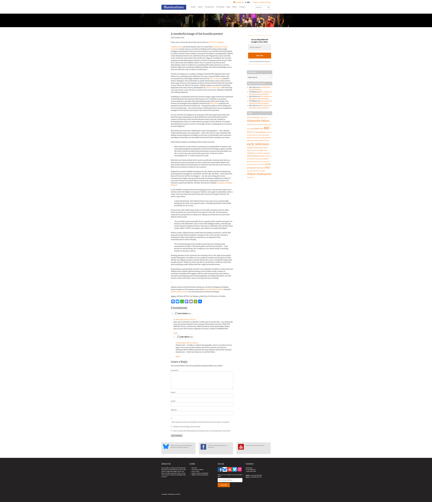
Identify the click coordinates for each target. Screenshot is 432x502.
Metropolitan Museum (258, 161)
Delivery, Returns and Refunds (200, 473)
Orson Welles (260, 164)
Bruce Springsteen (258, 132)
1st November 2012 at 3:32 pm (184, 320)
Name (173, 392)
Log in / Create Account (262, 2)
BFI (248, 132)
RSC (267, 167)
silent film (250, 171)
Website (174, 410)
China (259, 135)
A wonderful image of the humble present (197, 33)
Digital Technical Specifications (200, 475)
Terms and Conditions (198, 469)
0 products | (242, 2)
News (234, 7)
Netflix (249, 164)
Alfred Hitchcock (252, 124)
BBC (267, 128)
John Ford (256, 153)
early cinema (250, 140)
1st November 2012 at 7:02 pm (187, 343)
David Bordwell (256, 138)
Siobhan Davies (176, 47)
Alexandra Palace (258, 120)
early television (258, 144)
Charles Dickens (253, 135)
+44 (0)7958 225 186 (255, 477)
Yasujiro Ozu (250, 177)
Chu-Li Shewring (216, 79)
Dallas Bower (265, 135)
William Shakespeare (259, 174)
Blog (228, 7)
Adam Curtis (264, 117)
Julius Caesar (253, 156)
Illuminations (255, 150)
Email (173, 401)
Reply (175, 333)
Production (209, 7)
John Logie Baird (265, 153)
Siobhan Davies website (180, 292)
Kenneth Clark (264, 156)
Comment (175, 370)
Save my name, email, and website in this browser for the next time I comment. (201, 422)
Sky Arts (256, 171)
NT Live (253, 164)
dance (249, 138)
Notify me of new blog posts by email (186, 427)
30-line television (253, 117)
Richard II (261, 168)
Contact (242, 7)
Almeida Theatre (263, 124)
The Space (262, 171)
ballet (261, 129)
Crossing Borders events (213, 289)
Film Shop (220, 7)
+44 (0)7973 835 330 (256, 475)
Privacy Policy (195, 471)
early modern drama (262, 140)
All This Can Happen (216, 42)
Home (193, 7)
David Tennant (266, 138)
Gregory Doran (252, 148)
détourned (214, 103)
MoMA (267, 161)
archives (255, 128)
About (200, 7)
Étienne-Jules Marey (213, 88)
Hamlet (260, 148)
